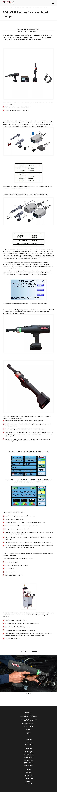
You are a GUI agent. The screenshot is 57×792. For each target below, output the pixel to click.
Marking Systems (28, 763)
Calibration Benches (28, 760)
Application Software (28, 762)
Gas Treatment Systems (28, 753)
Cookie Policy (28, 783)
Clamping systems (28, 751)
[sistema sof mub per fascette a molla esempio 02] (28, 673)
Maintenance (28, 777)
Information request (28, 744)
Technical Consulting (28, 775)
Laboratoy (28, 732)
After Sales (28, 772)
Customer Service (28, 778)
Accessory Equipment (28, 756)
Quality (28, 733)
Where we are (28, 743)
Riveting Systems (28, 757)
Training (28, 773)
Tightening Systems (28, 754)
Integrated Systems (28, 759)
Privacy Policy (28, 781)
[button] (26, 693)
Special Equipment (28, 765)
